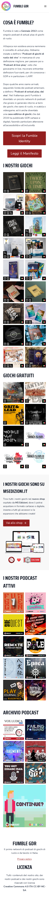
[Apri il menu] (45, 6)
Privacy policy (24, 859)
